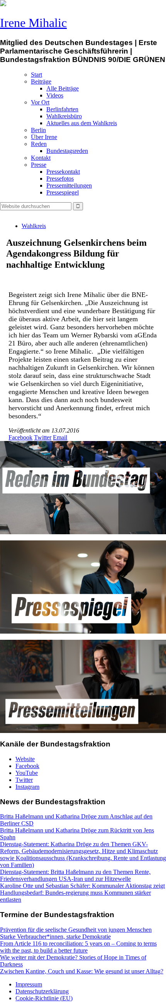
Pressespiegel (62, 192)
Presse (38, 164)
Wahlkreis (34, 226)
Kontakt (41, 157)
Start (36, 74)
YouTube (26, 773)
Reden (39, 144)
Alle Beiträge (62, 88)
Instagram (27, 786)
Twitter (42, 437)
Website (25, 759)
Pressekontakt (63, 171)
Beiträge (41, 81)
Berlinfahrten (62, 109)
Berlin (38, 130)
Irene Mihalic (33, 23)
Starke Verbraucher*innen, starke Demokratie (55, 936)
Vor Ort (40, 102)
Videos (54, 95)
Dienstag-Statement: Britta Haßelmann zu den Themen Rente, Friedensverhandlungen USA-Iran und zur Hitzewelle (75, 875)
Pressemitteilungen (69, 185)
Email (60, 437)
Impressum (28, 984)
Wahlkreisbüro (64, 116)
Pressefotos (60, 178)
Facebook (20, 437)
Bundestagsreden (67, 151)
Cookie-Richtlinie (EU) (44, 998)
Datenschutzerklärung (42, 991)
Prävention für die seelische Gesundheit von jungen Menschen (76, 929)
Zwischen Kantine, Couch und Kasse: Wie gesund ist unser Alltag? (81, 971)
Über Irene (44, 137)
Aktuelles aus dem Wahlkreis (81, 123)
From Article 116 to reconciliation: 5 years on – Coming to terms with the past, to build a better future (78, 947)
